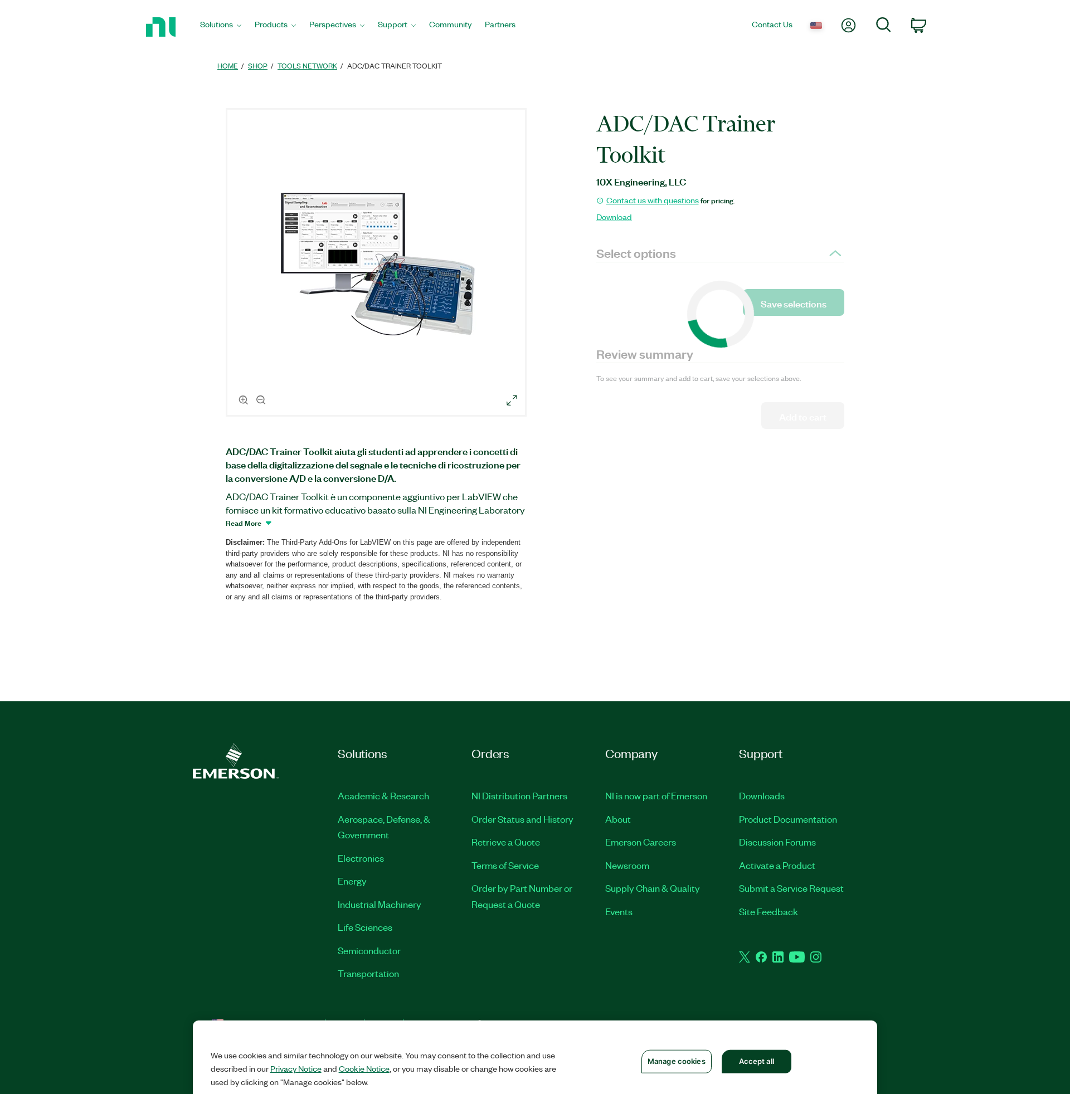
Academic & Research (383, 795)
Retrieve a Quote (505, 842)
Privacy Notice (296, 1068)
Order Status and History (522, 819)
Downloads (762, 795)
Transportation (368, 973)
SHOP (258, 65)
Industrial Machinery (379, 904)
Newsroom (627, 865)
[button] (377, 264)
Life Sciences (365, 927)
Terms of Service (505, 865)
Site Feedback (768, 911)
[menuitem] (220, 27)
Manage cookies (677, 1061)
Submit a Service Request (791, 888)
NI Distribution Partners (519, 795)
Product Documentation (788, 819)
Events (619, 911)
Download (614, 216)
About (618, 819)
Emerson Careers (640, 842)
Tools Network (307, 65)
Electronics (361, 858)
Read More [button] (243, 522)
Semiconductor (369, 950)
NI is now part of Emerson (656, 795)
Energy (352, 881)
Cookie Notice (364, 1068)
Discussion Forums (777, 842)
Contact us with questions (652, 200)
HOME (227, 65)
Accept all (756, 1061)
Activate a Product (777, 865)
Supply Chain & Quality (652, 888)
